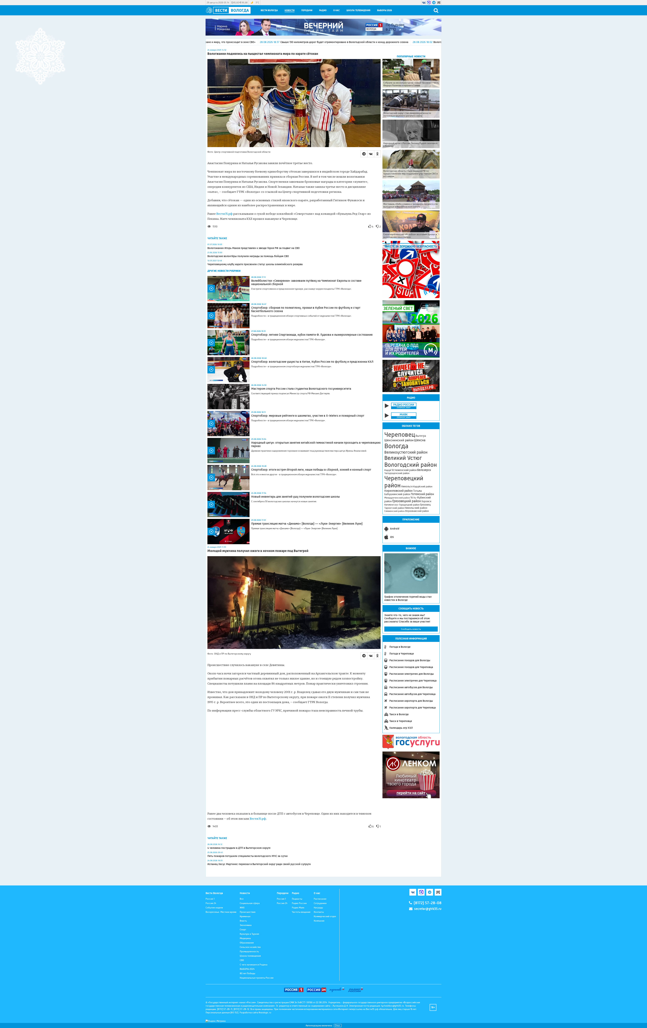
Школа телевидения (358, 10)
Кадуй (387, 470)
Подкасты (297, 898)
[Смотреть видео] (228, 288)
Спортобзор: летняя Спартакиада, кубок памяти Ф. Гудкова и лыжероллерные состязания (312, 334)
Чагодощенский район (396, 473)
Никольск (407, 486)
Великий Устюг (403, 458)
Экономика (246, 925)
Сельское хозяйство (250, 947)
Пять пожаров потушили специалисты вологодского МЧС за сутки (247, 856)
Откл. (338, 1025)
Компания (319, 920)
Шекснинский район (398, 440)
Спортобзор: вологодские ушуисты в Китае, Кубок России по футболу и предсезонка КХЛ (312, 361)
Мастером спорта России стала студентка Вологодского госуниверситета (301, 388)
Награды (318, 907)
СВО (242, 960)
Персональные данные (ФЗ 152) (222, 1012)
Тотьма (417, 490)
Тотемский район (422, 494)
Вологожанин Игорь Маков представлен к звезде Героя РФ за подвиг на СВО (253, 248)
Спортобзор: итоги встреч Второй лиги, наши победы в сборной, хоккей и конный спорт (311, 469)
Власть (243, 920)
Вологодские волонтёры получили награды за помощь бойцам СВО (248, 256)
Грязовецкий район (406, 501)
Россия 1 (210, 898)
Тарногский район (394, 507)
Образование (247, 942)
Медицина (245, 938)
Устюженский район (404, 470)
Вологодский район (410, 464)
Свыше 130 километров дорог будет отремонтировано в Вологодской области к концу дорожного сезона (237, 42)
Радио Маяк (298, 907)
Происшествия (247, 912)
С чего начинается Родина (253, 964)
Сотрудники (320, 903)
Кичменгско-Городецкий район (402, 504)
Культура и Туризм (249, 934)
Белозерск (424, 470)
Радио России (299, 903)
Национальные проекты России (256, 977)
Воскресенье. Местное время (221, 912)
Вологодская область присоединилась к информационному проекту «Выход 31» (375, 42)
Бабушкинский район (397, 494)
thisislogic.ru (265, 1012)
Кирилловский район (398, 490)
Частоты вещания (301, 912)
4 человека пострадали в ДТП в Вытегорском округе (238, 848)
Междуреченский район (397, 497)
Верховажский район (417, 510)
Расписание (320, 898)
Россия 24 (211, 903)
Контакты (319, 912)
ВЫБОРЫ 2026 (384, 10)
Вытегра (420, 435)
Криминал (245, 916)
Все (241, 898)
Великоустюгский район (405, 452)
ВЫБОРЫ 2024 (247, 969)
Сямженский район (394, 511)
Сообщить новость (411, 629)
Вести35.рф (224, 213)
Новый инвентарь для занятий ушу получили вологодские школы (295, 496)
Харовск (426, 501)
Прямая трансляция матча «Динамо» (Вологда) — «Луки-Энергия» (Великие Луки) (307, 523)
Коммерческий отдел (325, 916)
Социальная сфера (250, 903)
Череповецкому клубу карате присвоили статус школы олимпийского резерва (255, 264)
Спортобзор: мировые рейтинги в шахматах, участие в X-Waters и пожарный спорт (307, 415)
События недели (214, 907)
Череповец (399, 434)
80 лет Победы (247, 973)
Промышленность (249, 951)
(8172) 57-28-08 (427, 903)
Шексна (419, 440)
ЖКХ (242, 907)
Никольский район (416, 507)
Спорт (243, 929)
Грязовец (425, 504)
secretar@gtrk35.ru (427, 909)
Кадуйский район (422, 486)
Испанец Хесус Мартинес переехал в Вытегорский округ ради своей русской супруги (259, 864)
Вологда (396, 446)
